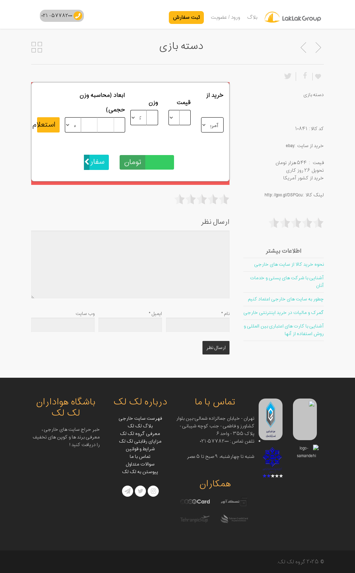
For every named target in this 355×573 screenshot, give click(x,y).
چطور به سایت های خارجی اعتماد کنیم (286, 299)
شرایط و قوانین (140, 449)
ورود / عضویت (225, 17)
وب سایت (85, 313)
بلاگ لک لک (140, 426)
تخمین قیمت (158, 147)
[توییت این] (289, 76)
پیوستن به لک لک (140, 472)
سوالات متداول (140, 464)
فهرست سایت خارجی (140, 418)
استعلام (46, 124)
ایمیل (155, 313)
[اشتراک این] (304, 76)
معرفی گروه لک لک (140, 433)
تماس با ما (140, 456)
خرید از (215, 95)
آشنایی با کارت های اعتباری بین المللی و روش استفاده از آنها (284, 330)
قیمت (183, 102)
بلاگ (252, 17)
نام (225, 313)
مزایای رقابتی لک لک (140, 441)
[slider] (202, 199)
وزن (153, 102)
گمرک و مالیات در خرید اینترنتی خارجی (283, 312)
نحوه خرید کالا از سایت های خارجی (289, 264)
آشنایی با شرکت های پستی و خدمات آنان (287, 282)
